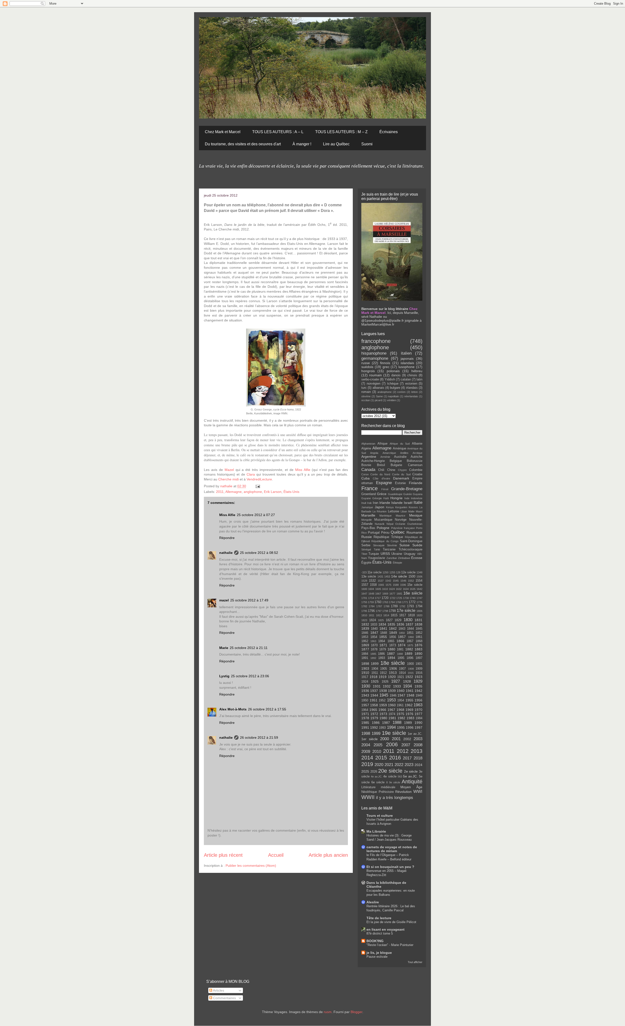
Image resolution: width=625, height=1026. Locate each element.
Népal (389, 523)
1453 (387, 576)
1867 (409, 641)
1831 (418, 620)
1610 (385, 589)
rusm (328, 1012)
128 (398, 572)
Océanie (400, 523)
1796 (371, 611)
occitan (365, 400)
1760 (378, 602)
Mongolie (366, 519)
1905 (383, 668)
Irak (369, 502)
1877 (365, 649)
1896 (409, 658)
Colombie (415, 470)
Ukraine (396, 554)
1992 (374, 727)
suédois (367, 367)
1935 (418, 686)
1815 (394, 615)
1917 (364, 677)
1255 (392, 572)
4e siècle (389, 776)
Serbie (365, 545)
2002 (407, 739)
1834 (382, 624)
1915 (411, 672)
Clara (251, 474)
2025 (365, 771)
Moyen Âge (411, 787)
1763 (385, 602)
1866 (400, 641)
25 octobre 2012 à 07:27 (256, 515)
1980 (383, 718)
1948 (410, 695)
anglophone (253, 492)
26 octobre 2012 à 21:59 (259, 737)
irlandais (412, 387)
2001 (396, 739)
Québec (398, 532)
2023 (409, 764)
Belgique (396, 461)
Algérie (366, 448)
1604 (371, 589)
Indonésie (416, 498)
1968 (400, 710)
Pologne (383, 528)
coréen (401, 391)
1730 (406, 598)
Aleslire (372, 902)
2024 (418, 765)
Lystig (224, 676)
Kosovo (413, 507)
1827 (389, 620)
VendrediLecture (259, 479)
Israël (408, 503)
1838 (418, 624)
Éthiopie (397, 562)
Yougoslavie (376, 558)
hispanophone (373, 353)
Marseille (368, 515)
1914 (402, 673)
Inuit (363, 502)
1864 (381, 641)
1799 (392, 611)
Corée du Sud (401, 474)
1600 (364, 589)
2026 (373, 771)
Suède (417, 545)
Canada (368, 469)
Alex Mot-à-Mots (233, 709)
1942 (418, 691)
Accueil (275, 855)
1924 (364, 681)
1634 (406, 589)
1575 (388, 584)
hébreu (416, 371)
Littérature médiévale (378, 787)
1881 (400, 649)
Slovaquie (379, 545)
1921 (400, 677)
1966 (382, 710)
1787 (379, 606)
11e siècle (374, 572)
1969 (409, 710)
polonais (393, 371)
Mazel (229, 470)
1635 (413, 589)
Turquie (373, 554)
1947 (401, 695)
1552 (411, 580)
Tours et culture (379, 815)
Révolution (403, 792)
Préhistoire (386, 792)
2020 (379, 764)
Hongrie (396, 498)
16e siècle (412, 593)
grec (386, 367)
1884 (364, 654)
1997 (418, 727)
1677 (392, 593)
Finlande (415, 483)
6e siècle (378, 782)
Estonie (400, 483)
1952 (382, 700)
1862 (364, 641)
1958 (374, 705)
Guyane (366, 498)
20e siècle (390, 771)
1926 (385, 681)
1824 (372, 620)
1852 (419, 633)
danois (396, 375)
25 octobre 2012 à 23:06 (250, 676)
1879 (382, 649)
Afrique (382, 443)
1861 (419, 637)
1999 (376, 733)
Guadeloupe (395, 494)
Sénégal (366, 549)
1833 (373, 624)
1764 (392, 602)
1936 (365, 691)
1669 (385, 593)
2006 (392, 744)
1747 (419, 598)
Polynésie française (403, 528)
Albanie (417, 443)
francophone (376, 341)
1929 (418, 681)
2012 (402, 751)
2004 (365, 745)
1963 (418, 705)
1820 (419, 615)
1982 (401, 718)
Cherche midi (228, 479)
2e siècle (411, 771)
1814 (386, 615)
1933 (397, 686)
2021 (389, 764)
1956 (418, 700)
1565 (381, 584)
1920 (392, 677)
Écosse (416, 558)
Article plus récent (223, 855)
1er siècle (369, 739)
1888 (400, 653)
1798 (385, 610)
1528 (364, 580)
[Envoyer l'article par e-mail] (257, 486)
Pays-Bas (368, 528)
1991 (365, 727)
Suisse (404, 545)
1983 (410, 718)
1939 (392, 691)
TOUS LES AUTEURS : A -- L (277, 132)
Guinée (407, 494)
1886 (381, 654)
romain (366, 392)
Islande (397, 503)
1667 (378, 593)
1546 (403, 580)
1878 (374, 649)
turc (364, 387)
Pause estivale (376, 956)
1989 (408, 723)
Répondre (227, 538)
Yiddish (390, 379)
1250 (385, 572)
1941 (410, 691)
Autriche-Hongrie (373, 461)
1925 (375, 681)
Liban (404, 511)
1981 (392, 718)
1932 (387, 686)
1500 (411, 576)
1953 (391, 700)
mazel (224, 600)
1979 (374, 718)
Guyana (417, 494)
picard (378, 400)
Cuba (365, 478)
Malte (411, 511)
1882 (409, 649)
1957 (365, 705)
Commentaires (224, 998)
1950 (364, 700)
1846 (364, 633)
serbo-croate (370, 379)
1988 (397, 722)
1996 (410, 727)
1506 (419, 576)
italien (406, 353)
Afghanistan (368, 443)
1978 (365, 718)
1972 (374, 714)
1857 (402, 637)
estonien (411, 383)
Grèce (381, 494)
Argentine (368, 456)
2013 (416, 751)
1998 (365, 733)
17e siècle (406, 610)
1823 (364, 620)
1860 (411, 637)
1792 (402, 606)
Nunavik (380, 523)
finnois (385, 363)
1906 (393, 668)
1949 (419, 695)
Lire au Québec (336, 144)
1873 (392, 645)
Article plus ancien (328, 855)
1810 (364, 615)
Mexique (415, 515)
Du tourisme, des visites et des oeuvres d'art (243, 144)
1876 (418, 645)
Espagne (384, 482)
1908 (411, 668)
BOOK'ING (375, 941)
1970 (418, 710)
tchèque (392, 383)
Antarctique (389, 452)
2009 (365, 751)
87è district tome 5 (379, 933)
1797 (379, 610)
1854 (373, 637)
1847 (374, 633)
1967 (391, 710)
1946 (393, 695)
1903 (365, 668)
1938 (383, 691)
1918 (373, 677)
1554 (419, 580)
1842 (393, 628)
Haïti (386, 498)
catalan (406, 379)
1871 (383, 645)
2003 (418, 739)
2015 (381, 758)
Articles (218, 990)
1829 (398, 620)
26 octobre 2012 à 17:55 (267, 709)
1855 (383, 637)
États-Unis (291, 492)
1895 (400, 658)
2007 (405, 745)
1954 (400, 700)
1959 (383, 705)
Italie (418, 502)
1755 (364, 602)
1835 (391, 624)
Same (379, 396)
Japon (379, 507)
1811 (371, 615)
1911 (374, 673)
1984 (419, 718)
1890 (418, 654)
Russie (366, 537)
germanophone (374, 358)
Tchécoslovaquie (410, 549)
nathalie (226, 486)
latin (419, 379)
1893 (381, 658)
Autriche (416, 456)
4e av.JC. (376, 776)
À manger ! (301, 144)
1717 (378, 598)
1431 (380, 576)
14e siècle (399, 576)
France (369, 488)
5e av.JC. (410, 776)
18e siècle (392, 663)
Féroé (384, 489)
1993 (382, 727)
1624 (392, 589)
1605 (378, 589)
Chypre (402, 469)
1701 (364, 598)
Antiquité (412, 781)
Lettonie (393, 511)
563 (400, 776)
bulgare (395, 387)
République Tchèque (388, 537)
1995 (401, 727)
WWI (417, 791)
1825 (381, 620)
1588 (396, 584)
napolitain (393, 396)
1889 (408, 654)
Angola (374, 452)
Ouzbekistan (414, 523)
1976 (409, 714)
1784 (372, 606)
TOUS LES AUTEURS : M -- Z (341, 132)
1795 (364, 610)
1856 (392, 637)
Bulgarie (396, 465)
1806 (419, 610)
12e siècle (408, 572)
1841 (383, 628)
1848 (383, 633)
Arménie (385, 456)
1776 (419, 602)
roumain (375, 375)
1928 (407, 681)
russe (365, 363)
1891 (364, 658)
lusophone (406, 367)
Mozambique (383, 519)
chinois (412, 375)
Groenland (368, 494)
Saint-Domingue (411, 541)
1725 (399, 598)
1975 (400, 714)
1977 (418, 714)
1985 (365, 723)
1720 (385, 598)
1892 (373, 658)
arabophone (384, 391)
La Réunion (379, 511)
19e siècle (394, 733)
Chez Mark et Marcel (222, 132)
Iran (375, 503)
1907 (402, 668)
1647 (364, 593)
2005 (378, 745)
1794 (419, 606)
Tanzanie (389, 549)
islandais (407, 363)
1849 (393, 633)
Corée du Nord (380, 474)
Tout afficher (415, 962)
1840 (374, 628)
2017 (407, 758)
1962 (409, 705)
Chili (381, 470)
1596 (403, 584)
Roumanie (414, 532)
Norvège (400, 519)
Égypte (366, 562)
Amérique (399, 448)
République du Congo (384, 541)
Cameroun (415, 465)
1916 (419, 673)
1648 (371, 593)
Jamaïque (367, 507)
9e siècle (394, 782)
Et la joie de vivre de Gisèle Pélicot (391, 922)
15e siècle (414, 585)
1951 (373, 700)
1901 (419, 664)
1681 (399, 593)
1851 (410, 633)
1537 (381, 580)
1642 (419, 589)
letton (414, 391)
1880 (391, 649)
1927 (395, 681)
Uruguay (410, 554)
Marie (223, 648)
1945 (383, 695)
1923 (418, 677)
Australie (400, 456)
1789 (394, 606)
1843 (401, 628)
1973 (383, 714)
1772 (412, 602)
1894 (391, 658)
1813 (379, 615)
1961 (400, 705)
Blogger (356, 1012)
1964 (364, 710)
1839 (365, 628)
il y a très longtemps (394, 797)
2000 (384, 739)
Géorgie (377, 498)
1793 (410, 606)
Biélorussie (414, 461)
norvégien (373, 383)
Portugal (374, 532)
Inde (406, 498)
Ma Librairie (376, 831)
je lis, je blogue (379, 953)
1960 (392, 705)
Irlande (384, 503)
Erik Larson (272, 492)
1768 (398, 602)
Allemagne (233, 492)
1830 (408, 620)
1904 (374, 668)
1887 (391, 654)
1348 (419, 572)
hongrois (368, 371)
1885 (373, 653)
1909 (419, 668)
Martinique (385, 515)
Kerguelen (401, 507)
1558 (373, 585)
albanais (378, 387)
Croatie (417, 474)
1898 (365, 664)
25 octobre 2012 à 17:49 (249, 600)
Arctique (417, 452)
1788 (386, 606)
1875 (410, 645)
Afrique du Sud (400, 443)
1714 (371, 598)
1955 (409, 700)
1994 (391, 727)
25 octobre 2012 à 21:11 (249, 648)
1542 (388, 580)
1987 (386, 723)
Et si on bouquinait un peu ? (390, 867)
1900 (410, 664)
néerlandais (411, 396)
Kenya (390, 507)
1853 (364, 637)
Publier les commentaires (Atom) (251, 865)
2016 (395, 758)
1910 (365, 673)
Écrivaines (388, 132)
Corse (365, 474)
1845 (419, 628)
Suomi (367, 144)
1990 (418, 723)
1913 (393, 673)
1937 (374, 691)
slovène (366, 396)
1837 (409, 624)
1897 (419, 658)
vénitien (391, 400)
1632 (399, 589)
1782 (364, 606)
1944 (374, 695)
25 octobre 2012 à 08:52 (259, 553)
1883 (418, 649)
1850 (402, 632)
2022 (399, 764)
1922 (409, 677)
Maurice (400, 515)
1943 (365, 695)
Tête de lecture (378, 918)
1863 (373, 641)
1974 (391, 714)
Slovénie (392, 545)
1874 (402, 645)
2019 (367, 764)
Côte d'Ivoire (381, 478)
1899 (375, 664)
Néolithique (369, 792)
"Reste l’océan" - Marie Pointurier (389, 945)
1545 (396, 580)
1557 (364, 585)
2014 (367, 758)
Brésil (381, 465)
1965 (373, 710)
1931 (377, 686)
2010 (376, 751)
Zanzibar (391, 558)
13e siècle (368, 576)
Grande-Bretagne (406, 489)
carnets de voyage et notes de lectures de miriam (391, 849)
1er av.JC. (415, 734)
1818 (411, 615)
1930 (365, 686)
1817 (402, 615)
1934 (407, 686)
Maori (419, 511)
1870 (374, 645)
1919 (382, 677)
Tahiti (377, 549)
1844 (410, 628)
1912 (383, 673)
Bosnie (366, 465)
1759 (371, 602)
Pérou (385, 532)
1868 (419, 641)
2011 (220, 492)
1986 (376, 723)
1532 (372, 580)
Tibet (364, 553)
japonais (407, 358)
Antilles (404, 452)
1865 (390, 641)
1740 (413, 598)
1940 (401, 691)
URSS (385, 554)
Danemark (401, 478)
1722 (393, 598)
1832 (365, 624)
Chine (391, 470)
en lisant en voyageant (385, 929)
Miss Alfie (302, 470)
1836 (400, 624)
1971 (365, 714)
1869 (365, 645)
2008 (418, 745)
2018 (418, 758)
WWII (368, 797)
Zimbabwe (404, 558)
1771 (405, 602)
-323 (364, 572)
